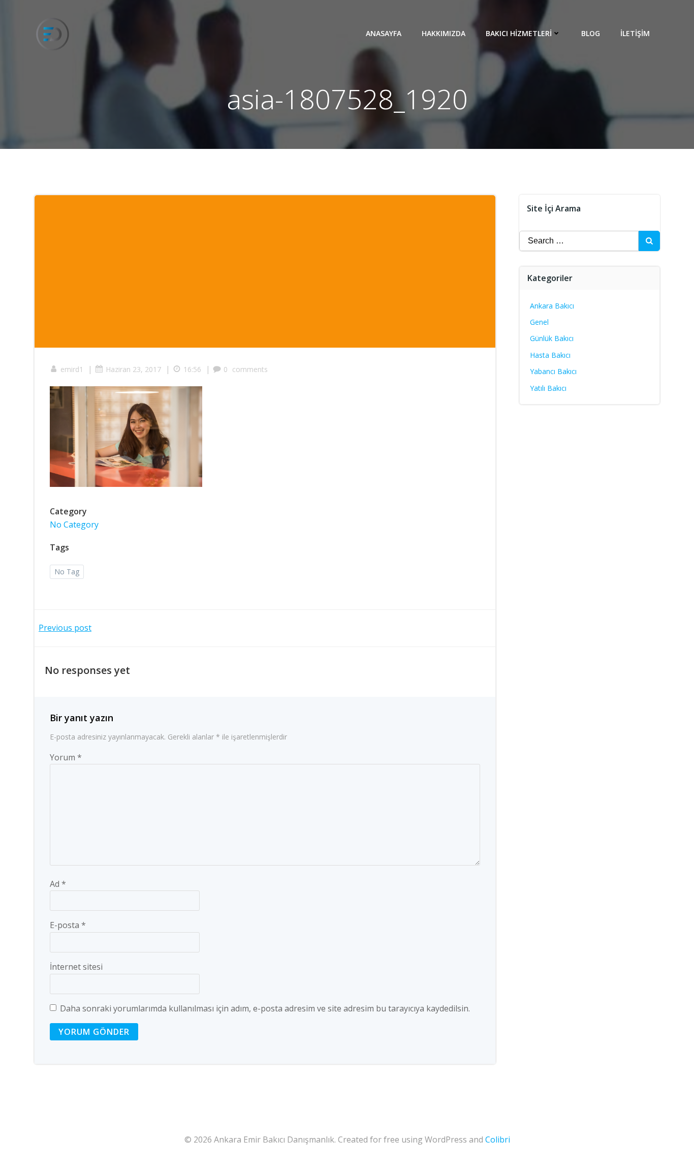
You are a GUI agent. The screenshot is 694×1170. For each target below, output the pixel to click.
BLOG (590, 33)
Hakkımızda (443, 33)
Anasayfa (383, 33)
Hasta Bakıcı (550, 355)
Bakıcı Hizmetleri (519, 33)
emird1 (71, 369)
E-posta (68, 925)
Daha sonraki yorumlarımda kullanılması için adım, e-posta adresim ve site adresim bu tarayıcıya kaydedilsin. (265, 1008)
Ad (58, 883)
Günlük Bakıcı (552, 338)
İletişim (635, 33)
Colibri (497, 1139)
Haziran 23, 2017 (133, 369)
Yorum (66, 757)
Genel (539, 322)
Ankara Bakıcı (552, 306)
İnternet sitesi (76, 966)
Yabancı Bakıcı (553, 371)
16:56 (192, 369)
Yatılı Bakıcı (548, 388)
